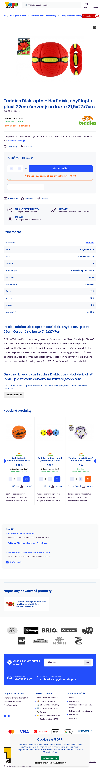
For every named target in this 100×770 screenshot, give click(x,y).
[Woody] (78, 640)
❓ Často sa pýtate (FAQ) (48, 719)
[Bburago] (31, 630)
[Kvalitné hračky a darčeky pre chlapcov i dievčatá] (5, 15)
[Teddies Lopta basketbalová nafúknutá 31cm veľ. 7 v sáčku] (19, 433)
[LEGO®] (22, 640)
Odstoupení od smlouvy (47, 698)
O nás (71, 698)
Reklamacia (74, 714)
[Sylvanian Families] (41, 640)
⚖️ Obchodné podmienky (48, 705)
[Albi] (12, 630)
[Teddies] (87, 121)
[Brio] (50, 630)
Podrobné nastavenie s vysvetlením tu (50, 763)
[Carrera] (69, 630)
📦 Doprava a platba (46, 701)
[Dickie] (88, 630)
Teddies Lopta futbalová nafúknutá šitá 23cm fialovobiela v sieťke (80, 459)
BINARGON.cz (91, 761)
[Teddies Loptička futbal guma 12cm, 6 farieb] (50, 433)
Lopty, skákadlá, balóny (71, 15)
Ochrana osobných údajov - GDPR (81, 706)
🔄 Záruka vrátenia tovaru (48, 708)
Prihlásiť (87, 662)
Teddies (90, 242)
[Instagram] (9, 716)
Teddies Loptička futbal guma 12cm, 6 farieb (50, 459)
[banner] (11, 5)
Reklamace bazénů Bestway (81, 711)
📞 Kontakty (42, 712)
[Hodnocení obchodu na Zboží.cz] (91, 16)
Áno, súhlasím (50, 758)
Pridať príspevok (14, 395)
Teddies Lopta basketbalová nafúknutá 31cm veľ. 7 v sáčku (19, 459)
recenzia (73, 718)
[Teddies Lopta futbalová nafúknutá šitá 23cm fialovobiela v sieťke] (81, 433)
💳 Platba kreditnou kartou (48, 715)
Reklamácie (74, 701)
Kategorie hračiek (18, 15)
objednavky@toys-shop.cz (59, 679)
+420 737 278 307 (23, 679)
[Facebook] (5, 716)
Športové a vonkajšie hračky (43, 15)
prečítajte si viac (15, 140)
